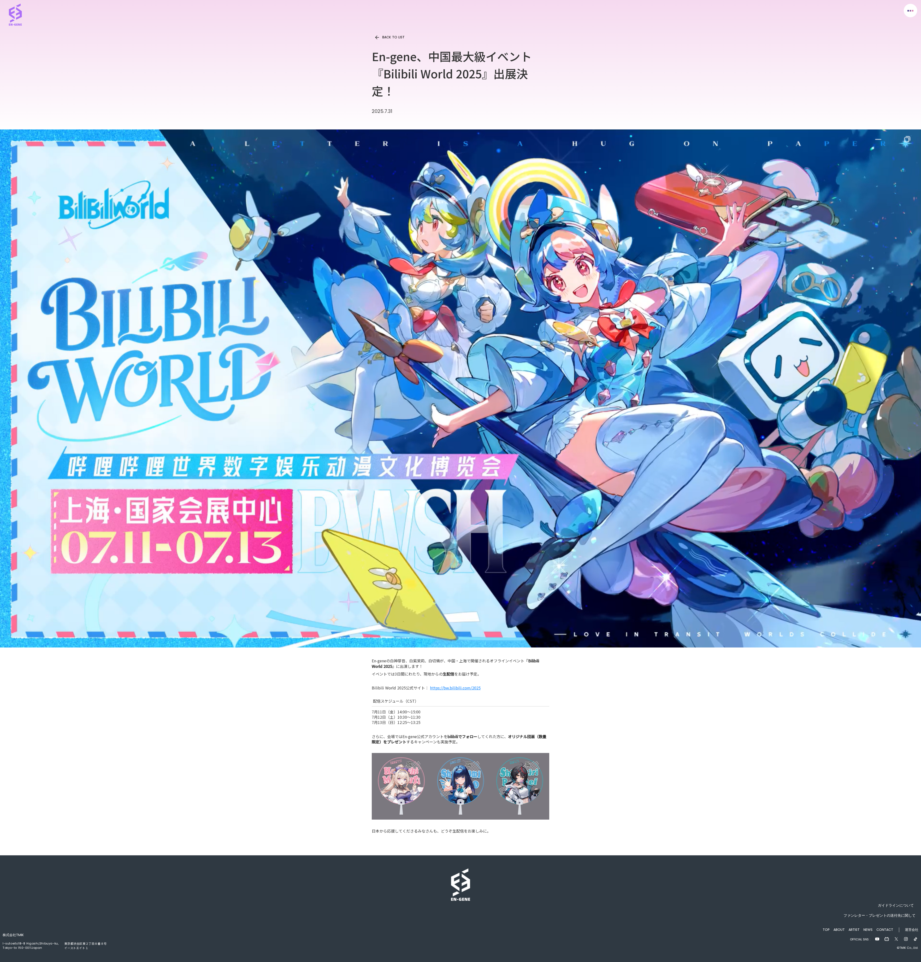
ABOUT (839, 929)
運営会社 (911, 929)
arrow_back (377, 37)
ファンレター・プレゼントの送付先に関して (879, 915)
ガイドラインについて (894, 905)
